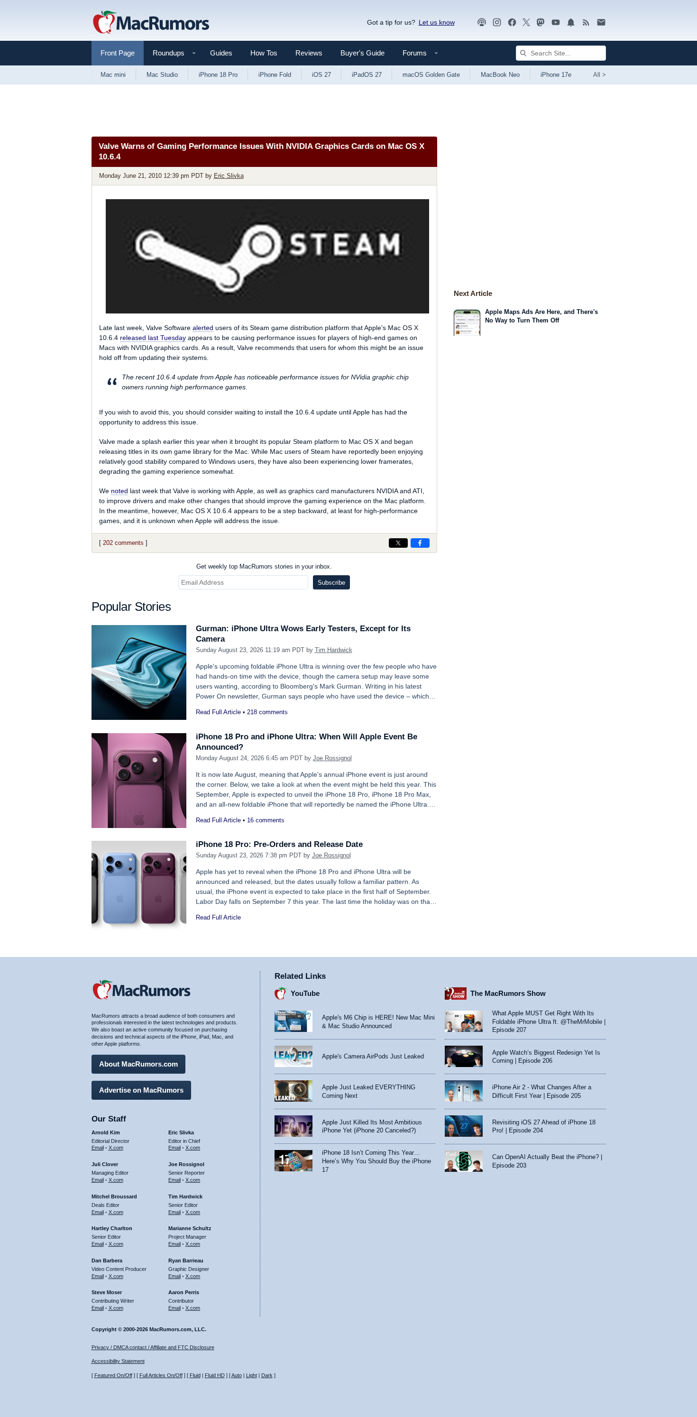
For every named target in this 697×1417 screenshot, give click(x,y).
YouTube (305, 993)
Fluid (195, 1375)
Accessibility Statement (118, 1361)
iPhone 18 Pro (218, 74)
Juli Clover (105, 1164)
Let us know (437, 22)
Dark (267, 1375)
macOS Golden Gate (431, 74)
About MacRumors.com (138, 1064)
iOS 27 (321, 74)
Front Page (118, 53)
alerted (203, 327)
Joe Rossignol (332, 758)
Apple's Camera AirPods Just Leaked (373, 1056)
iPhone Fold (274, 74)
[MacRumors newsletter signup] (601, 23)
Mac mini (113, 74)
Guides (221, 53)
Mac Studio (162, 74)
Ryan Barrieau (185, 1260)
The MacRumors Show (508, 993)
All (599, 74)
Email (98, 1147)
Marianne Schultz (189, 1228)
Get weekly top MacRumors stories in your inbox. (264, 566)
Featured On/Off (113, 1375)
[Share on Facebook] (420, 543)
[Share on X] (398, 543)
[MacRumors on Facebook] (512, 23)
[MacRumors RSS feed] (586, 23)
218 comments (267, 712)
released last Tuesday (153, 337)
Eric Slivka (229, 175)
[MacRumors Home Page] (151, 23)
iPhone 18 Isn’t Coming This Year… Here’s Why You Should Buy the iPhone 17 (376, 1161)
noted (119, 491)
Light (251, 1375)
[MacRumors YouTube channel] (555, 23)
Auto (236, 1375)
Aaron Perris (183, 1292)
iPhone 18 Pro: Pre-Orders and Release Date (279, 844)
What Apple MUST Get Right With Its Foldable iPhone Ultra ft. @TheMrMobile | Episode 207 (548, 1021)
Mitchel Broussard (114, 1196)
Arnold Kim (106, 1132)
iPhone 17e (556, 74)
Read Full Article (218, 712)
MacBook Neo (500, 74)
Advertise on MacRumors (141, 1090)
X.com (116, 1147)
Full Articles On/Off (161, 1375)
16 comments (265, 820)
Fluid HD (215, 1375)
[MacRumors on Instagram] (497, 23)
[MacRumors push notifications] (571, 23)
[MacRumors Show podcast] (481, 23)
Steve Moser (107, 1292)
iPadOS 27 (367, 74)
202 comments (123, 542)
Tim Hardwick (333, 649)
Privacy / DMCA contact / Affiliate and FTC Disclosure (153, 1347)
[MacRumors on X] (526, 23)
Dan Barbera (107, 1260)
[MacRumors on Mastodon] (540, 23)
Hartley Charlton (112, 1228)
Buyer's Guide (362, 53)
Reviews (308, 53)
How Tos (263, 53)
